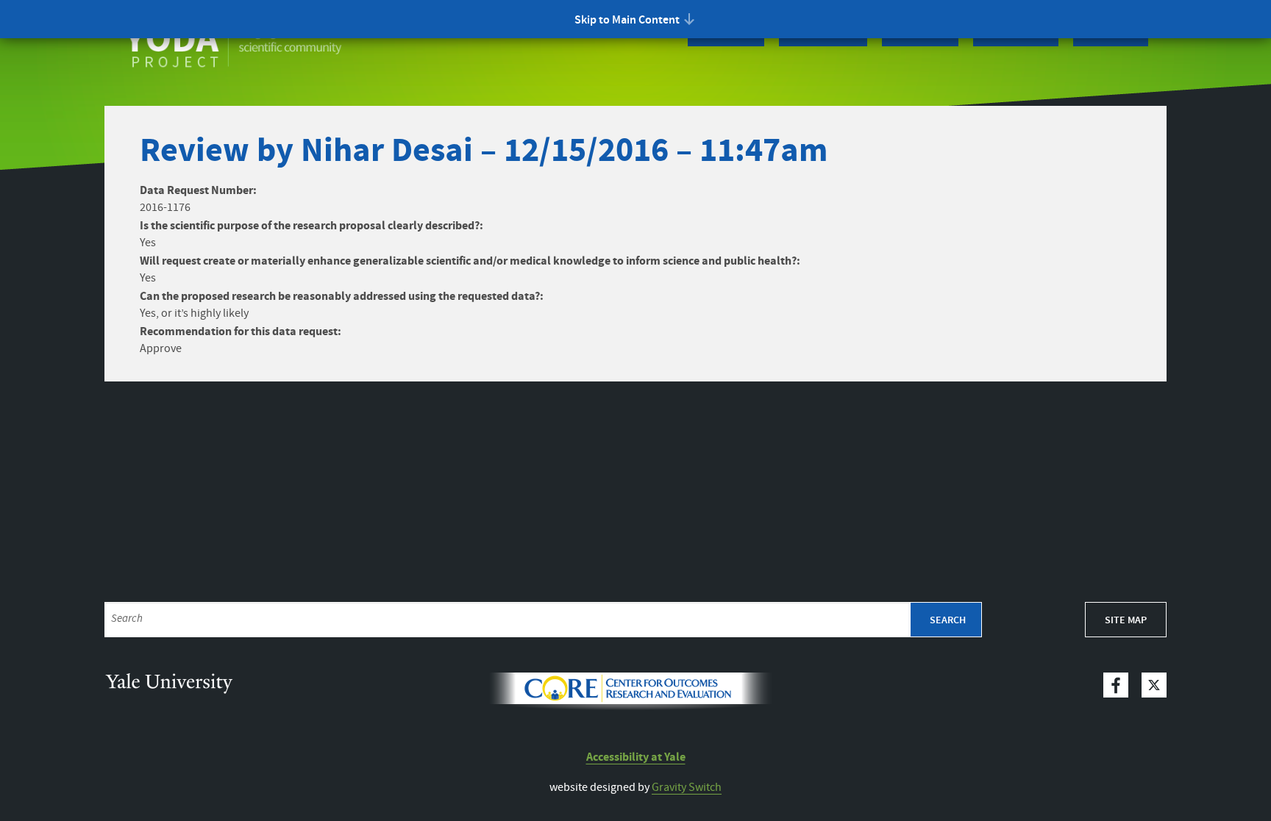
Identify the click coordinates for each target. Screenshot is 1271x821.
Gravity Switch (687, 787)
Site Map (1126, 620)
